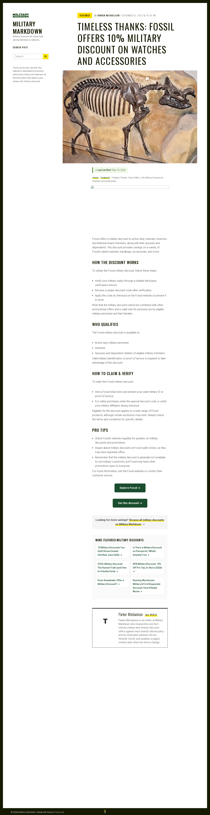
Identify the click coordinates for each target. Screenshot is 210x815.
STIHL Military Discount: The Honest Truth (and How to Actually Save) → (112, 568)
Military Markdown (27, 27)
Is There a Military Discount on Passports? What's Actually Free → (147, 551)
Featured (85, 15)
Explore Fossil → (130, 487)
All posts (151, 614)
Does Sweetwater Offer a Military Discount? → (111, 582)
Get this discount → (130, 503)
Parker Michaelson (109, 15)
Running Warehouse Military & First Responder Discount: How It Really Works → (147, 586)
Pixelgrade (59, 812)
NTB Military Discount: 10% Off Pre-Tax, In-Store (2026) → (147, 568)
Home (95, 177)
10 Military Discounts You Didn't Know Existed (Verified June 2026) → (111, 551)
